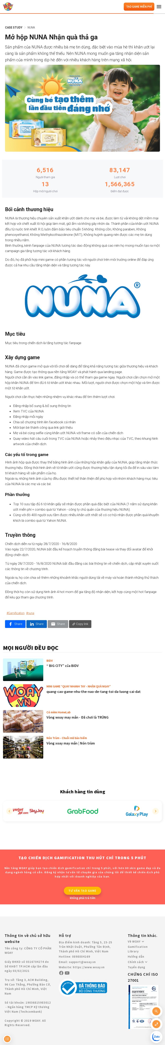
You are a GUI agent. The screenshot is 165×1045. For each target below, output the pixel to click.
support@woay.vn (82, 962)
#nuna (30, 613)
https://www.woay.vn (89, 967)
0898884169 (81, 956)
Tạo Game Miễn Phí (139, 6)
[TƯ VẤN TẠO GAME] (83, 890)
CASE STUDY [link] (13, 27)
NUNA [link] (31, 27)
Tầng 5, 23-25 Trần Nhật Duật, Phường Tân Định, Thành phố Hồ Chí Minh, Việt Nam (85, 946)
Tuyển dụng (136, 967)
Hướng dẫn (136, 956)
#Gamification (16, 613)
